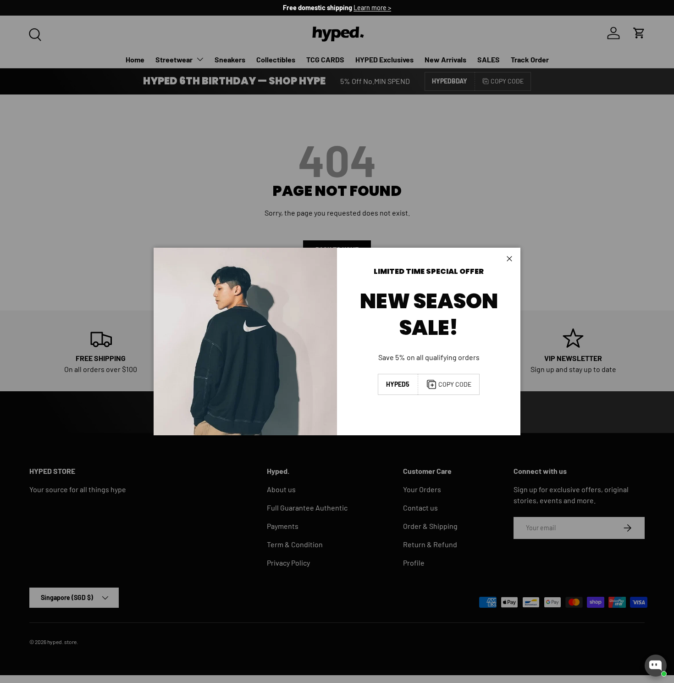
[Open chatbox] (656, 666)
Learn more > (372, 7)
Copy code (454, 384)
